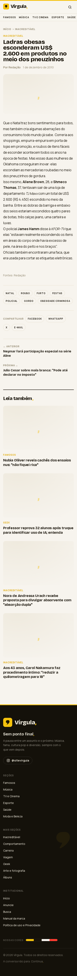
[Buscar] (70, 7)
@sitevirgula (20, 760)
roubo (25, 293)
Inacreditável (25, 29)
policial (11, 300)
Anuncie (8, 905)
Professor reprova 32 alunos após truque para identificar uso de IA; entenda (38, 530)
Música (24, 17)
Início (7, 29)
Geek (6, 864)
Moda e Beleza (13, 816)
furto (41, 293)
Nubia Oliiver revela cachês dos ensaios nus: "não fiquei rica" (37, 462)
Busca (7, 912)
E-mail (18, 327)
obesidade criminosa (55, 300)
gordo (29, 300)
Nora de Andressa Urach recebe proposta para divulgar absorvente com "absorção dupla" (37, 600)
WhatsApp (55, 318)
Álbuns (7, 877)
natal (10, 293)
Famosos (9, 17)
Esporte (58, 17)
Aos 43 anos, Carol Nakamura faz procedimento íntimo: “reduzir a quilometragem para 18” (31, 672)
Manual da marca (14, 918)
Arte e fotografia (14, 870)
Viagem (8, 857)
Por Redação (12, 67)
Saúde (71, 17)
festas (57, 293)
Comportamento (14, 844)
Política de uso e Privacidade (21, 925)
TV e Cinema (40, 17)
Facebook (35, 318)
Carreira (8, 850)
